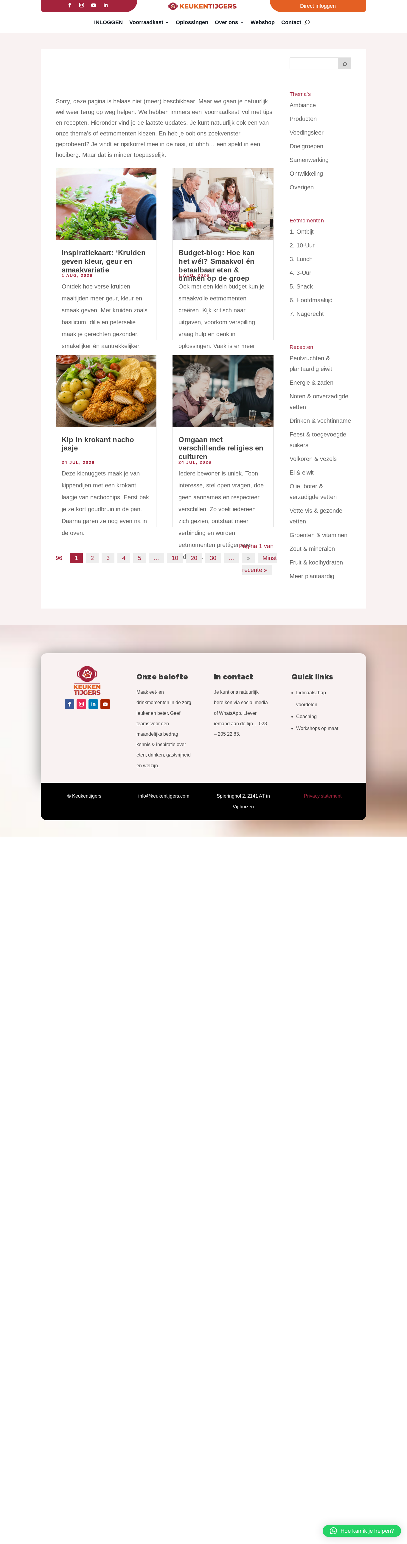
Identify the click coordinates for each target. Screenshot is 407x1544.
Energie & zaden (311, 382)
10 (175, 558)
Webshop (263, 22)
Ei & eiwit (302, 472)
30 (213, 558)
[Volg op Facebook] (69, 5)
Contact (291, 22)
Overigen (302, 187)
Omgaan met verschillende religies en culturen (220, 448)
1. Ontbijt (302, 231)
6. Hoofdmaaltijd (311, 300)
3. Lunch (301, 259)
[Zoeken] (345, 63)
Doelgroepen (306, 146)
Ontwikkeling (306, 173)
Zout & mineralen (312, 548)
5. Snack (301, 286)
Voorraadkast (146, 22)
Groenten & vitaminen (318, 535)
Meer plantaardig (312, 576)
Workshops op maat (317, 728)
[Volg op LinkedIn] (105, 5)
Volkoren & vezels (313, 459)
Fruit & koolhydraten (316, 562)
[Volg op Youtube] (93, 5)
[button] (362, 1531)
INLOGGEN (108, 22)
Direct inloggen (318, 6)
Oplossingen (192, 22)
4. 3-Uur (300, 272)
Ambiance (303, 105)
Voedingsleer (307, 132)
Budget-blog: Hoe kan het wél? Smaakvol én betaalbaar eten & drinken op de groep (216, 265)
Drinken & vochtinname (320, 420)
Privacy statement (322, 795)
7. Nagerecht (307, 314)
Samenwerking (309, 160)
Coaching (306, 716)
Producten (303, 119)
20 (194, 558)
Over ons (226, 22)
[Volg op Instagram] (81, 5)
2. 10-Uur (302, 245)
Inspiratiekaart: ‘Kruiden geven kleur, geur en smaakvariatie (104, 261)
